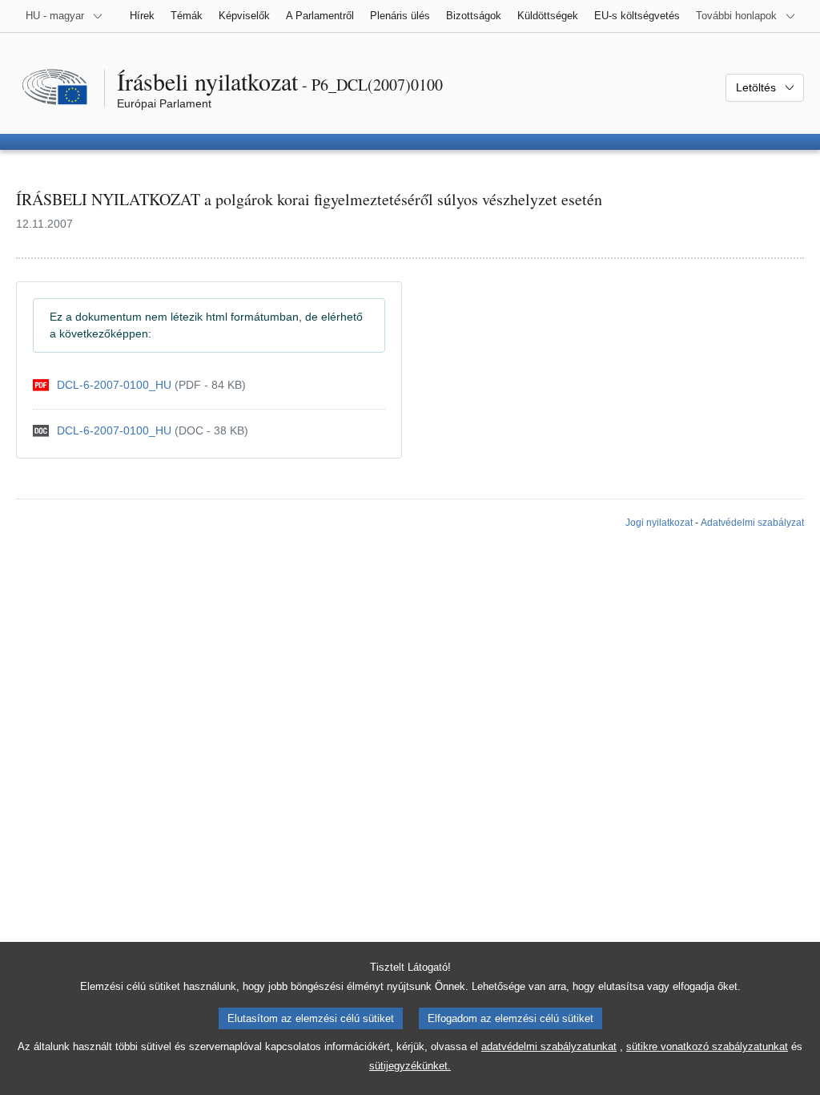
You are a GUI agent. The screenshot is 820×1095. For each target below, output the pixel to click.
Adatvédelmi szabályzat (752, 522)
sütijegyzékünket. (410, 1066)
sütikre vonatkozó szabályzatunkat (707, 1046)
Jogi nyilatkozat (659, 522)
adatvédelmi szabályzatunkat (549, 1046)
